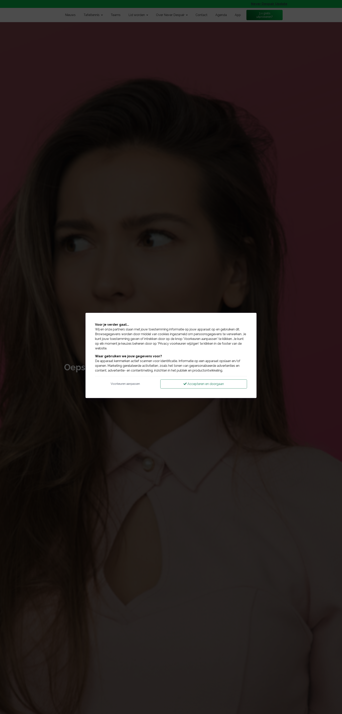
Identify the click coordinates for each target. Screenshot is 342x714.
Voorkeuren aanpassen (125, 383)
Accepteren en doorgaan (205, 384)
